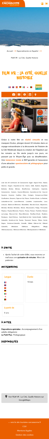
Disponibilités (30, 94)
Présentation (19, 94)
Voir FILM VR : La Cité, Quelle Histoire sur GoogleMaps (26, 398)
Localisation (35, 94)
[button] (46, 4)
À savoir (24, 94)
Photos (13, 94)
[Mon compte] (42, 4)
